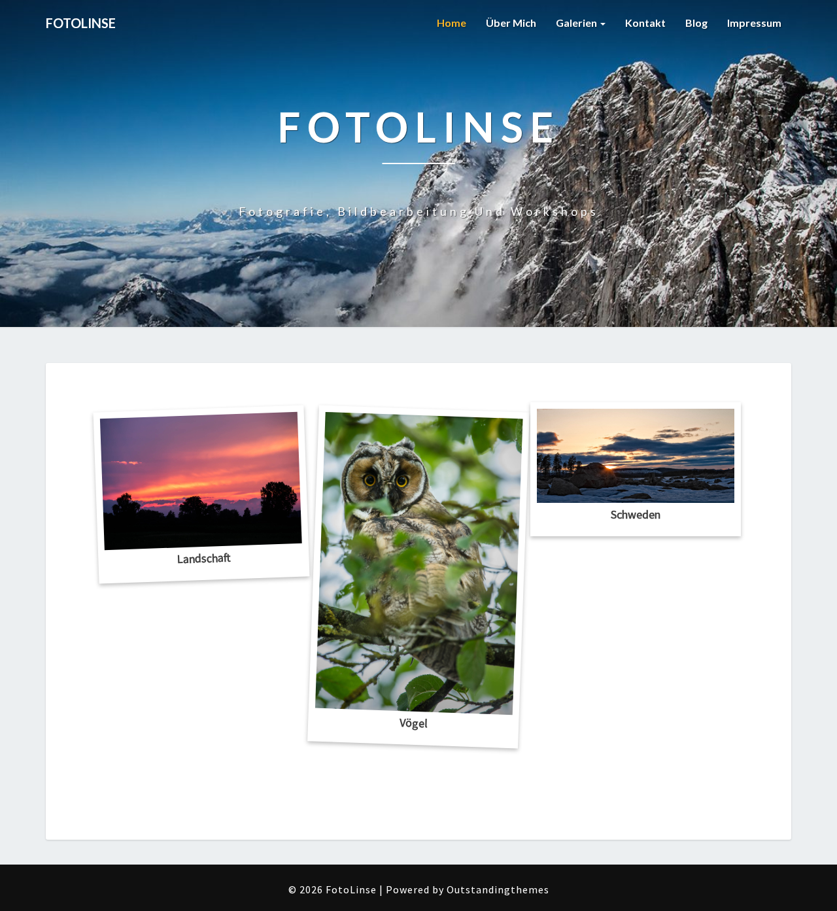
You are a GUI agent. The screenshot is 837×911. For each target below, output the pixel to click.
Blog (696, 22)
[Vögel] (419, 563)
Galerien (577, 22)
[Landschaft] (201, 481)
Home (451, 22)
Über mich (511, 22)
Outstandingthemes (498, 889)
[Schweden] (635, 456)
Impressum (754, 22)
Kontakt (645, 22)
